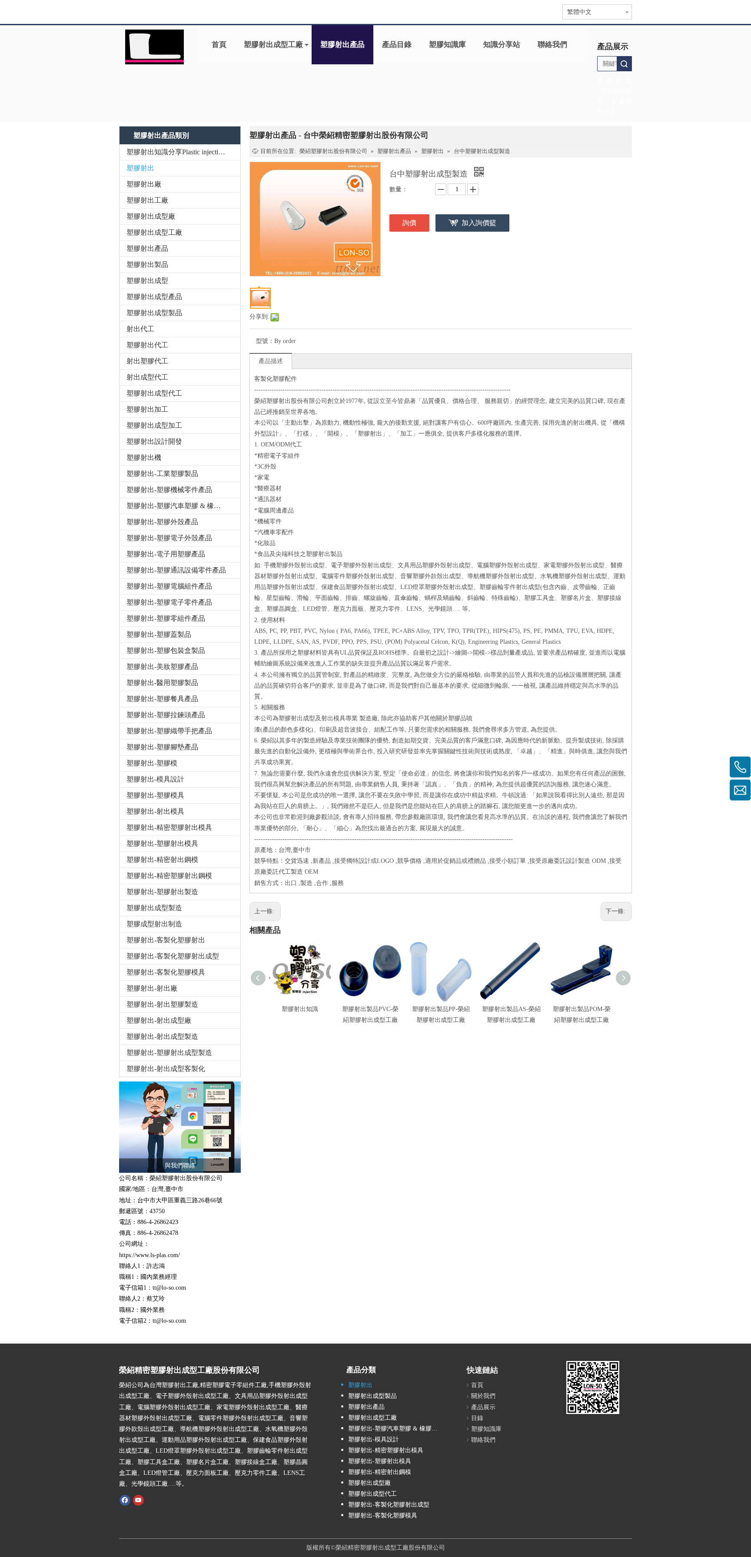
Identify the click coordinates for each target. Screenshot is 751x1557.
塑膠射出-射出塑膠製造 (162, 1004)
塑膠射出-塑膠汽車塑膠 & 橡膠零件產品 (183, 505)
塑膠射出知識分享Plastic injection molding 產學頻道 (183, 152)
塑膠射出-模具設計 (155, 779)
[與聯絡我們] (180, 1127)
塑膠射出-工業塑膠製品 (162, 473)
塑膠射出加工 (147, 409)
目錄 (477, 1418)
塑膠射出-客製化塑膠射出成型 (172, 956)
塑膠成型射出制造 (154, 924)
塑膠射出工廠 (147, 200)
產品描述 (271, 361)
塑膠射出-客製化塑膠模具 (165, 972)
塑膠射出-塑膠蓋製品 (158, 634)
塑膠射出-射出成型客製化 (165, 1068)
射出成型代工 (147, 377)
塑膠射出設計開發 (154, 441)
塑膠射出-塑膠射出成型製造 (169, 1052)
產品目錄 (397, 44)
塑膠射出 (140, 168)
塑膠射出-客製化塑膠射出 (165, 940)
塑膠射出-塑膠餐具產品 (162, 698)
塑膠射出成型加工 (154, 425)
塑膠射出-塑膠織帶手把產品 (169, 731)
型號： (265, 341)
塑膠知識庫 (447, 44)
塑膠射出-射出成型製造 (162, 1036)
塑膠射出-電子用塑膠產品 (165, 554)
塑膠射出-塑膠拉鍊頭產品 (165, 715)
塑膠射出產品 (342, 44)
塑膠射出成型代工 (154, 393)
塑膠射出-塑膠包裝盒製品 (165, 650)
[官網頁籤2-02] (154, 47)
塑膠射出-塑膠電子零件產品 (169, 602)
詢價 (409, 222)
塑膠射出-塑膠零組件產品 (165, 618)
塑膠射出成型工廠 (273, 44)
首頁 (219, 44)
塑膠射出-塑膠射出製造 (162, 891)
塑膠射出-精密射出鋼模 (162, 859)
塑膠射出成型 (147, 280)
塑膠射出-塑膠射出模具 (162, 843)
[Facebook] (125, 1499)
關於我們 (483, 1396)
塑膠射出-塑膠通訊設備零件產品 (176, 570)
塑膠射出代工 (147, 345)
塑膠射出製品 (147, 264)
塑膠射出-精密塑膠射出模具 (169, 827)
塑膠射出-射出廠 (151, 988)
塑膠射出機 (143, 457)
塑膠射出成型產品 (154, 296)
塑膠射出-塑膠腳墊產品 (162, 747)
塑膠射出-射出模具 (155, 811)
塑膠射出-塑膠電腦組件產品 (169, 586)
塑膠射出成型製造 (154, 908)
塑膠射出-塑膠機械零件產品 (169, 489)
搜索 (624, 64)
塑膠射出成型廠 (150, 216)
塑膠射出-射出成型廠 (158, 1020)
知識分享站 (501, 44)
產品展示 (483, 1407)
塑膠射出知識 (300, 1009)
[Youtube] (138, 1499)
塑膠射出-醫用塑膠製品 (162, 682)
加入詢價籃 (479, 222)
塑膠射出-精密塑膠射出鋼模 (169, 875)
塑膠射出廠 (143, 184)
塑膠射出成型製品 (154, 312)
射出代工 (140, 329)
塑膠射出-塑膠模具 (155, 795)
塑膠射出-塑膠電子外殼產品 (169, 538)
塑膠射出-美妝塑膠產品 (162, 666)
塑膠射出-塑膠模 (151, 763)
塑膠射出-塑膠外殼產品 (162, 522)
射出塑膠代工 (147, 361)
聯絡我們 (552, 44)
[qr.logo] (592, 1387)
